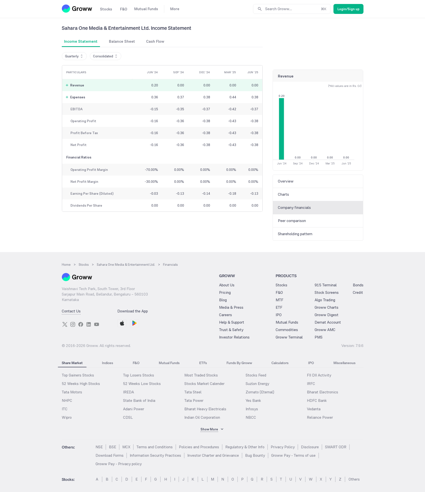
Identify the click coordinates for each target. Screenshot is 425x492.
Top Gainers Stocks (78, 375)
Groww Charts (326, 307)
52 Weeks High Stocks (81, 383)
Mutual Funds (287, 322)
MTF (279, 300)
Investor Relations (234, 337)
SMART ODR (335, 447)
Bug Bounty (255, 455)
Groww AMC (325, 329)
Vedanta (314, 409)
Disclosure (310, 447)
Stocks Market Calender (204, 383)
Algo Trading (325, 300)
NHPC (67, 400)
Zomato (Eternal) (260, 392)
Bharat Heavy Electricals (205, 409)
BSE (112, 447)
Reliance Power (320, 417)
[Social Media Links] (65, 324)
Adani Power (133, 409)
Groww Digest (326, 314)
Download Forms (110, 455)
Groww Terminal (289, 337)
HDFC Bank (317, 400)
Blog (223, 300)
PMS (319, 337)
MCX (126, 447)
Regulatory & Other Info (244, 447)
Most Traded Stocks (201, 375)
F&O (279, 292)
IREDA (128, 392)
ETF (279, 307)
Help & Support (231, 322)
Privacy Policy (283, 447)
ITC (64, 409)
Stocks (281, 285)
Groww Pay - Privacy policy (119, 463)
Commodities (287, 329)
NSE (99, 447)
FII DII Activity (319, 375)
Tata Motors (72, 392)
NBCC (251, 417)
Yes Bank (253, 400)
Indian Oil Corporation (202, 417)
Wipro (67, 417)
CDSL (128, 417)
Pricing (225, 292)
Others (354, 479)
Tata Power (193, 400)
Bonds (358, 285)
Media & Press (231, 307)
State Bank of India (139, 400)
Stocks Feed (256, 375)
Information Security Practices (155, 455)
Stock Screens (327, 292)
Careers (225, 314)
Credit (358, 292)
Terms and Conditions (154, 447)
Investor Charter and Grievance (213, 455)
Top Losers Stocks (138, 375)
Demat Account (328, 322)
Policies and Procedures (199, 447)
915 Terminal (326, 285)
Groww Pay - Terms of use (293, 455)
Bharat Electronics (322, 392)
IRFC (311, 383)
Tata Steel (192, 392)
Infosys (252, 409)
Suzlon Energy (257, 383)
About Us (226, 285)
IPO (279, 314)
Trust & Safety (231, 329)
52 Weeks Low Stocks (142, 383)
